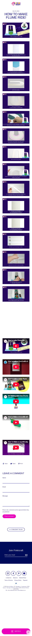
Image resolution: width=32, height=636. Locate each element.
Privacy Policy (18, 580)
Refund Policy (22, 577)
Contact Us (8, 577)
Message (5, 496)
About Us (15, 577)
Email (4, 487)
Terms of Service (9, 580)
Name (4, 477)
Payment (25, 580)
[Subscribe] (26, 555)
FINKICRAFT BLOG (17, 529)
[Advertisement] (16, 320)
